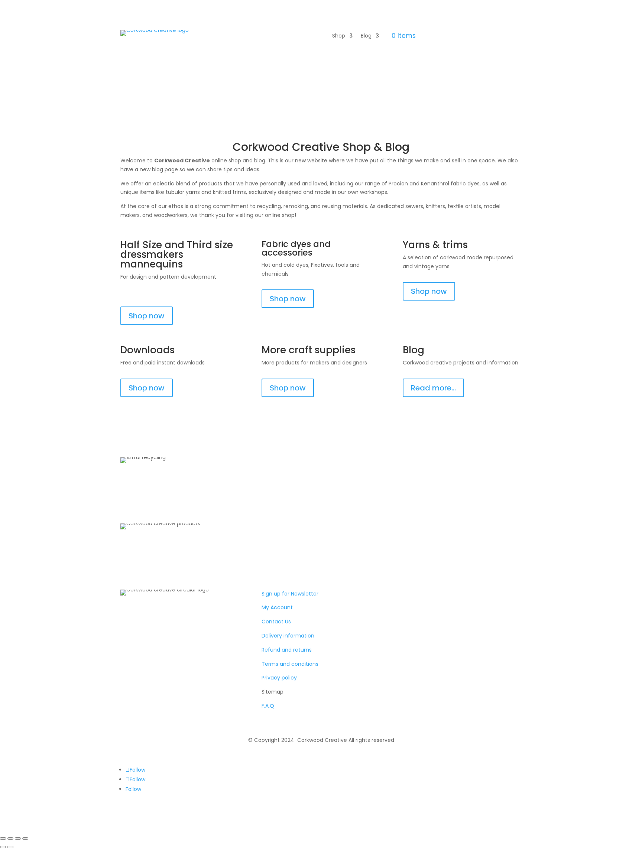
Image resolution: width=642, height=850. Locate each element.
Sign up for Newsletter (290, 593)
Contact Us (276, 621)
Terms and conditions (290, 664)
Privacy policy (279, 677)
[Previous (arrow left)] (3, 847)
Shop (338, 36)
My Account (277, 607)
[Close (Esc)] (25, 838)
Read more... (433, 388)
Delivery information (288, 635)
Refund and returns (287, 649)
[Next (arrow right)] (10, 847)
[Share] (18, 838)
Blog (366, 36)
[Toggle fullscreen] (10, 838)
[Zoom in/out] (3, 838)
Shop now (147, 316)
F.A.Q (268, 706)
